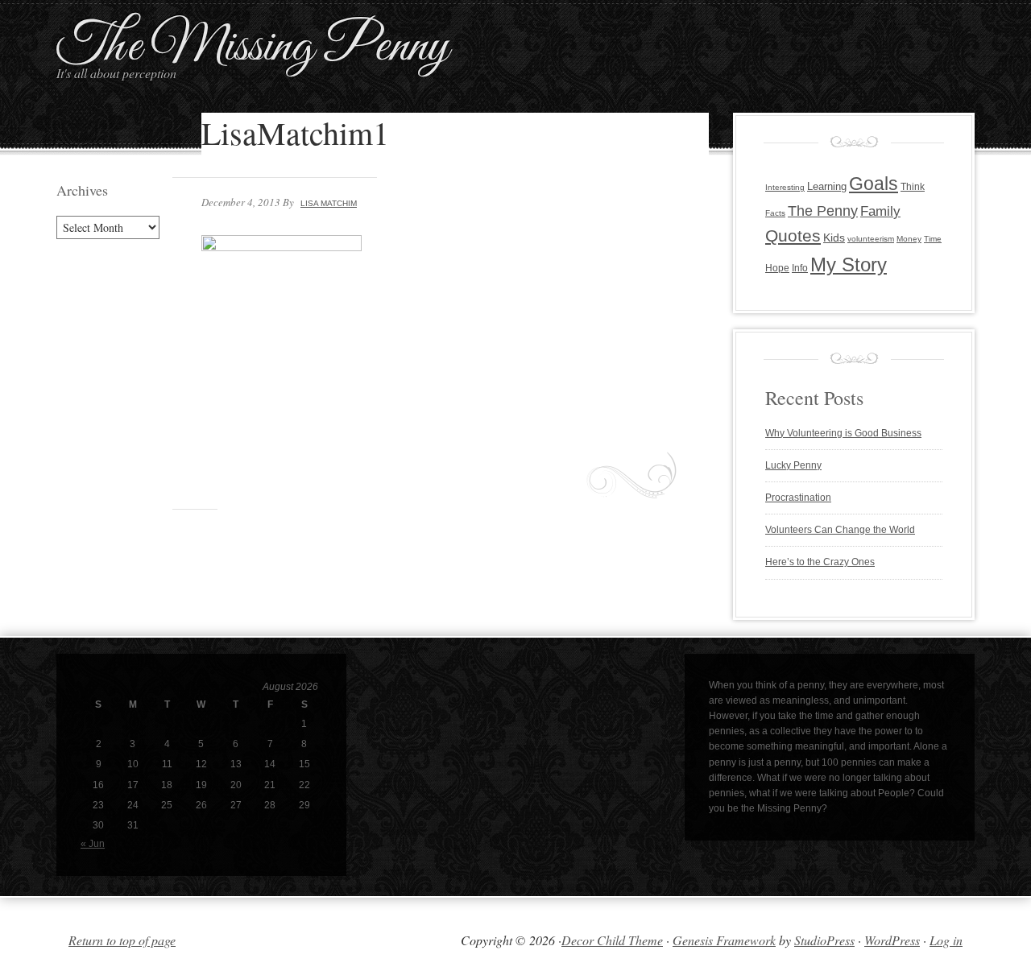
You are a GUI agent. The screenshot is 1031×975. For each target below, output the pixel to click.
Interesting (785, 187)
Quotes (793, 235)
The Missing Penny (252, 47)
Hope (777, 268)
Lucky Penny (793, 465)
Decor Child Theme (612, 940)
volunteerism (870, 238)
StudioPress (824, 940)
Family (880, 211)
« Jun (93, 843)
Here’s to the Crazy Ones (820, 562)
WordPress (892, 940)
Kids (834, 238)
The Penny (823, 210)
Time (933, 238)
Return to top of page (122, 940)
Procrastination (798, 497)
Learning (827, 186)
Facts (775, 213)
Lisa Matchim (328, 203)
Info (800, 268)
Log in (946, 940)
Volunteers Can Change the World (840, 529)
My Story (848, 264)
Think (913, 186)
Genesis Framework (724, 940)
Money (908, 238)
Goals (873, 183)
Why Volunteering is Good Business (843, 433)
